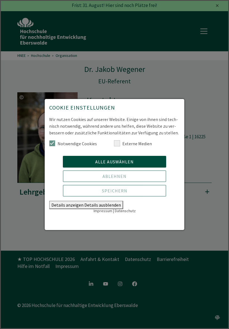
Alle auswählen (114, 161)
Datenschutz (125, 210)
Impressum (103, 210)
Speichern (114, 190)
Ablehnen (114, 176)
